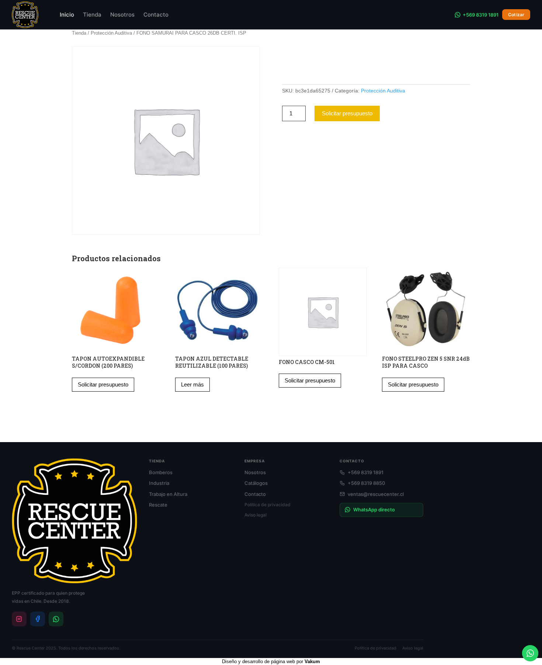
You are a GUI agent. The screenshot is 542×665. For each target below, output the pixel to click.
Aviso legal (255, 515)
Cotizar (516, 14)
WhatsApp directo (374, 509)
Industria (159, 483)
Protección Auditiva (111, 33)
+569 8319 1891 (480, 15)
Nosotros (122, 14)
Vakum (312, 661)
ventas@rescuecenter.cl (376, 494)
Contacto (155, 14)
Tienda (92, 14)
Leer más (192, 384)
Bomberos (161, 472)
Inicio (67, 14)
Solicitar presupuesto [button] (103, 384)
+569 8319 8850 (366, 483)
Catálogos (256, 483)
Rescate (158, 505)
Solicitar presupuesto (347, 113)
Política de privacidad (267, 504)
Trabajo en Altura (168, 494)
